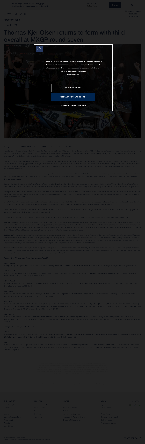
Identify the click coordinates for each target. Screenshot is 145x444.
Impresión (76, 74)
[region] (73, 77)
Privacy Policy (70, 74)
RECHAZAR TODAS (73, 88)
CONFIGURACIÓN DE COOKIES (73, 105)
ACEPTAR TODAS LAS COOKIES (73, 97)
